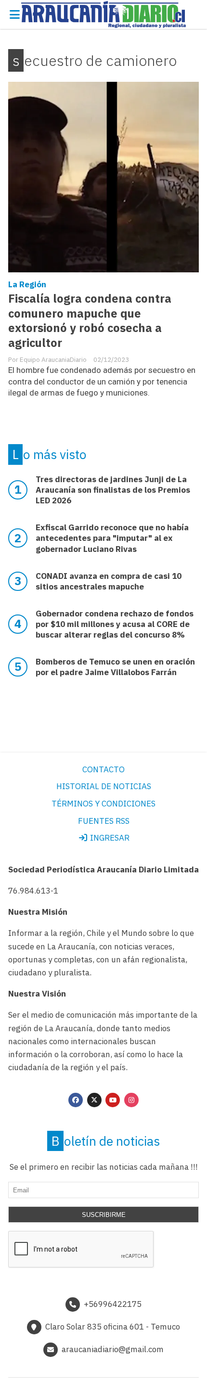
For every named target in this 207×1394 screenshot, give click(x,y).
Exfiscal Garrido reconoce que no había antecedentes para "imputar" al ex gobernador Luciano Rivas (112, 538)
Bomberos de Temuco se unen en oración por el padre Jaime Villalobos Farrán (115, 667)
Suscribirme (104, 1214)
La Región (27, 284)
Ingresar (108, 837)
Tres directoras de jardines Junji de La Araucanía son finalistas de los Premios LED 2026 (113, 490)
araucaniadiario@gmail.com (113, 1349)
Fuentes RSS (103, 821)
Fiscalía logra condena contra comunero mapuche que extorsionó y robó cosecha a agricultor (89, 321)
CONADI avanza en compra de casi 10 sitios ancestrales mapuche (108, 581)
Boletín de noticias (106, 1141)
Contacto (103, 769)
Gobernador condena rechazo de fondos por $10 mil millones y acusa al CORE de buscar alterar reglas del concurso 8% (115, 624)
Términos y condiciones (103, 803)
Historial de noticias (103, 786)
